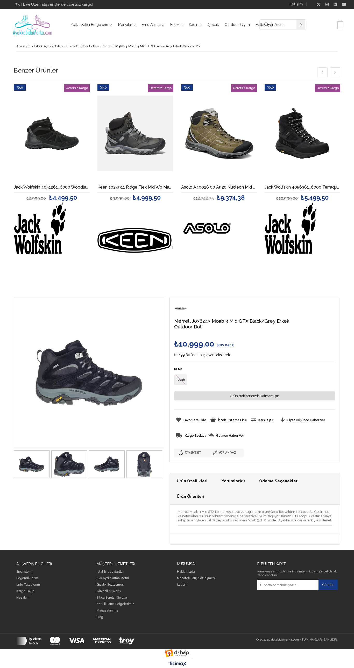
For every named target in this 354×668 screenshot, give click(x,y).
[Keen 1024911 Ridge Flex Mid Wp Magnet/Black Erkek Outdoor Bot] (135, 133)
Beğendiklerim (27, 578)
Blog (100, 617)
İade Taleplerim (28, 584)
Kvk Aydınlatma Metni (113, 578)
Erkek (174, 25)
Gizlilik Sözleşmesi (110, 584)
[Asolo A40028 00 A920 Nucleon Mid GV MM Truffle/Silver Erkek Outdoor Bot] (219, 133)
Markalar (125, 25)
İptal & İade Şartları (110, 571)
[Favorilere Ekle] (51, 141)
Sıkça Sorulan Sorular (112, 597)
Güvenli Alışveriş (109, 591)
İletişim (296, 4)
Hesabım (23, 597)
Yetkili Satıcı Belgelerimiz (91, 25)
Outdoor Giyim (237, 25)
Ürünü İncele (70, 141)
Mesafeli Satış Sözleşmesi (196, 578)
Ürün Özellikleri (192, 481)
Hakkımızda (186, 571)
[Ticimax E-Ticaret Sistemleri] (177, 664)
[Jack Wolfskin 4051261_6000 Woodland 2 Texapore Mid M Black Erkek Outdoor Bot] (52, 133)
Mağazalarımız (107, 610)
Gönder (328, 585)
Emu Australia (153, 25)
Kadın (193, 25)
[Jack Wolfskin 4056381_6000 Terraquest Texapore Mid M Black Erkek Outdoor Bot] (303, 133)
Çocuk (213, 25)
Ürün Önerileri (190, 496)
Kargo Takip (25, 591)
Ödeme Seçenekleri (279, 481)
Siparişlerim (24, 571)
